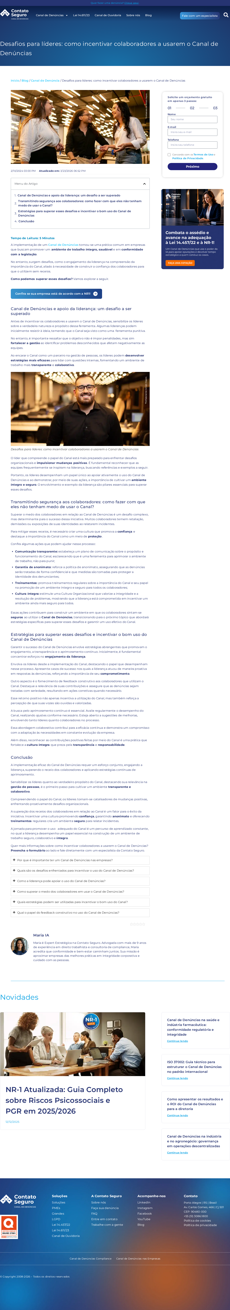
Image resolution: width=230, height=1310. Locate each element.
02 (192, 108)
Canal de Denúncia (45, 80)
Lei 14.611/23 (81, 15)
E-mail (172, 127)
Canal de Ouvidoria (108, 15)
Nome (172, 114)
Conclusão (26, 221)
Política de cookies (197, 1220)
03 (215, 108)
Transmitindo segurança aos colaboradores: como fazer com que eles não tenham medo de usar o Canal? (80, 203)
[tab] (80, 860)
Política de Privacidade (187, 158)
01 (169, 108)
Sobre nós (133, 15)
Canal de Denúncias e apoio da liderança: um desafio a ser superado (69, 195)
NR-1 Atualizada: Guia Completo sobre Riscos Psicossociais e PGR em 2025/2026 (64, 1100)
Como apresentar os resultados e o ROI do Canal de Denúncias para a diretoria (195, 1104)
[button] (144, 183)
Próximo (192, 166)
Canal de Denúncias (62, 245)
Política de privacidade (200, 1225)
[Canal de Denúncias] (16, 14)
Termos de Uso (203, 154)
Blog (148, 15)
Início (15, 80)
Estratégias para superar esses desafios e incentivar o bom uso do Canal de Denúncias (74, 213)
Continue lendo (177, 1041)
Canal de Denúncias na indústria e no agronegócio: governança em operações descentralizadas (194, 1141)
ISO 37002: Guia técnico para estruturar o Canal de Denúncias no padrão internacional (194, 1067)
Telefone (173, 140)
